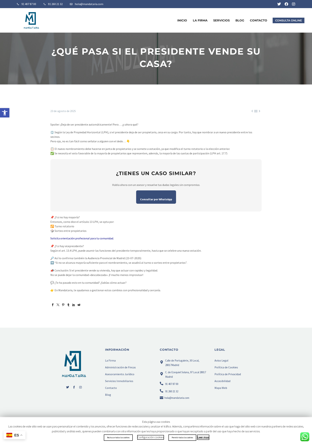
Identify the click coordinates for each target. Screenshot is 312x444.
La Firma (200, 20)
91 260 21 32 (55, 4)
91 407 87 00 (28, 4)
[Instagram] (293, 4)
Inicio (182, 20)
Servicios (221, 20)
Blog (239, 20)
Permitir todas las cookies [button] (182, 437)
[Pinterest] (63, 304)
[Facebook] (286, 4)
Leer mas (203, 437)
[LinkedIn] (73, 304)
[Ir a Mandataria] (74, 363)
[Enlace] (72, 4)
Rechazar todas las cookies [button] (118, 437)
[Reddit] (78, 304)
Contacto (258, 20)
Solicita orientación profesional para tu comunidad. (82, 238)
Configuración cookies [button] (151, 437)
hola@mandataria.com (89, 4)
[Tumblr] (68, 304)
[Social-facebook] (74, 387)
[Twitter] (279, 4)
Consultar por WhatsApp (156, 199)
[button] (4, 112)
